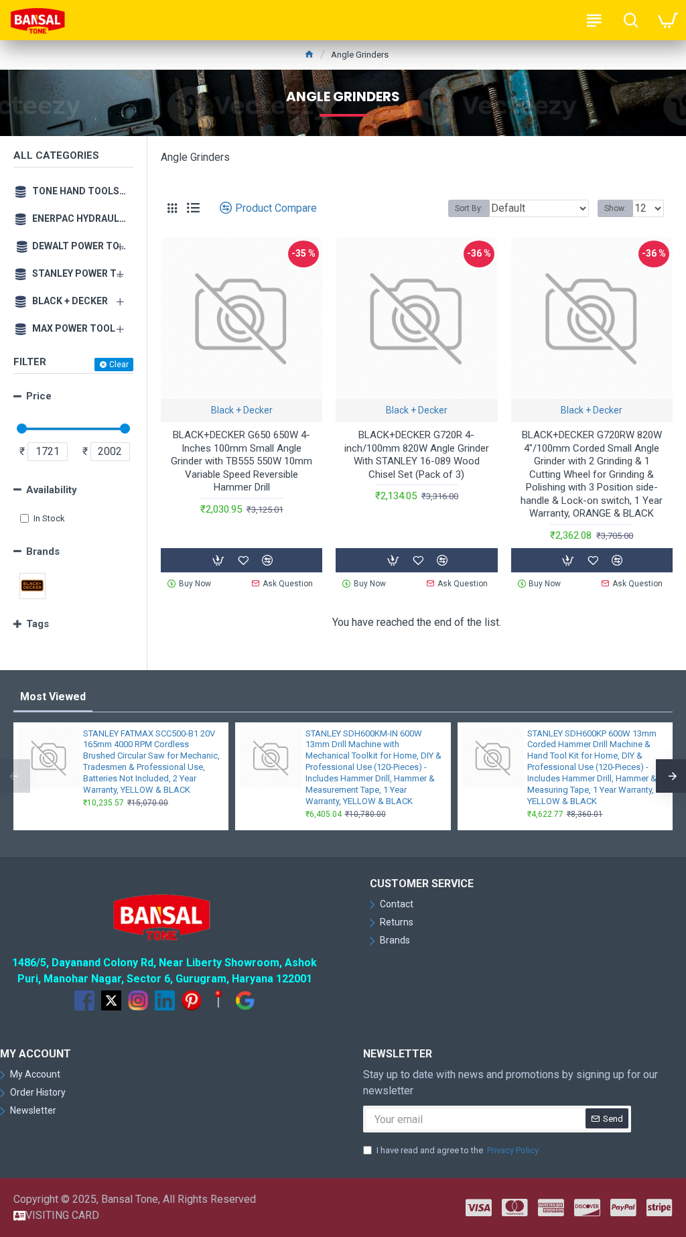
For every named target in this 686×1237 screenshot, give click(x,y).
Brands (43, 551)
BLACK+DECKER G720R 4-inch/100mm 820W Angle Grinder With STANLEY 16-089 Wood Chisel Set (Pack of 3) (416, 454)
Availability (51, 490)
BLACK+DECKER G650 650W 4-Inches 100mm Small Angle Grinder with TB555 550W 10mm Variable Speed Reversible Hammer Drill (241, 461)
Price (39, 396)
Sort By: (469, 208)
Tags (37, 624)
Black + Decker (242, 410)
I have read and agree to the (457, 1150)
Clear (119, 364)
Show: (615, 208)
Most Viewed (53, 696)
